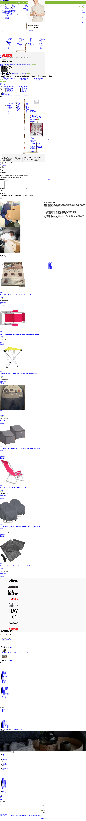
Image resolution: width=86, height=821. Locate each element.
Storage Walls (9, 88)
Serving (9, 39)
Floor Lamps (27, 102)
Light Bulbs (27, 104)
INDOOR (8, 35)
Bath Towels (18, 108)
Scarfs (26, 4)
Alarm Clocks (9, 115)
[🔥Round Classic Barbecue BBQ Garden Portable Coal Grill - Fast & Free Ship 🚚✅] (36, 107)
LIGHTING (26, 95)
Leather (26, 9)
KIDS (11, 3)
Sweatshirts (27, 0)
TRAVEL (18, 43)
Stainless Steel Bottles (42, 49)
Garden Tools (20, 37)
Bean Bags (9, 101)
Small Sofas (8, 82)
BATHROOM (17, 102)
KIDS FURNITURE (23, 86)
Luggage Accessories (21, 45)
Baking (31, 37)
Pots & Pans (27, 108)
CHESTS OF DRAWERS (9, 86)
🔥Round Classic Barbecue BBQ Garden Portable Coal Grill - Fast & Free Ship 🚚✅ (36, 117)
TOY (7, 41)
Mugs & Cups (31, 41)
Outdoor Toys (20, 41)
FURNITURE (17, 95)
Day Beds (8, 80)
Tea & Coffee (41, 41)
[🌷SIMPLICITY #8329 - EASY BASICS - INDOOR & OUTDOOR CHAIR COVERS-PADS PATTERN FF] (36, 136)
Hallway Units (9, 91)
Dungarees (14, 6)
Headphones (32, 44)
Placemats (10, 38)
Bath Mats (18, 110)
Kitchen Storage (27, 115)
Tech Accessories (21, 47)
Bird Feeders (21, 39)
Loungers (19, 97)
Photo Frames (9, 98)
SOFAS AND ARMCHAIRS (9, 78)
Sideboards (8, 89)
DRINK (39, 35)
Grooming (31, 47)
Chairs (18, 96)
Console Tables (24, 80)
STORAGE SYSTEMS (38, 78)
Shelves (18, 100)
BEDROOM (8, 105)
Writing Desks (24, 82)
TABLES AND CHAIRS (23, 78)
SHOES (24, 8)
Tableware (10, 37)
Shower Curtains (18, 104)
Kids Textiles (23, 91)
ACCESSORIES (26, 3)
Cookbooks (32, 36)
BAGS (11, 9)
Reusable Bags (20, 49)
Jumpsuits (14, 0)
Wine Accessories (42, 39)
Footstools (8, 79)
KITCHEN (29, 35)
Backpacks (14, 10)
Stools (18, 98)
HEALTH (40, 43)
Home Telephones (10, 103)
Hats (26, 5)
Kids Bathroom (24, 89)
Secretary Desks (24, 81)
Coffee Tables (23, 79)
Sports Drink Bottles (42, 47)
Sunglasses (27, 6)
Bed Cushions (10, 107)
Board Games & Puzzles (10, 45)
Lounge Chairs (9, 81)
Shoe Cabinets (38, 81)
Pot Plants (21, 38)
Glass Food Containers (42, 45)
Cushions (10, 96)
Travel (13, 11)
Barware (9, 36)
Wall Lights (27, 99)
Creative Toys (9, 48)
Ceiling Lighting (27, 97)
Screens (37, 82)
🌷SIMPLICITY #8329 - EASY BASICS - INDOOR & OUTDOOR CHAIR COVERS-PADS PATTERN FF (36, 146)
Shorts (13, 7)
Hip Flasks (42, 37)
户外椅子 (32, 151)
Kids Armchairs (24, 88)
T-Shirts (13, 5)
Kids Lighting (23, 90)
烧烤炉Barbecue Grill (34, 121)
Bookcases (8, 87)
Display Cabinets (9, 90)
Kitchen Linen (27, 113)
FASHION (29, 43)
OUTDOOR (18, 35)
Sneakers (26, 10)
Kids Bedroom (24, 87)
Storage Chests (39, 79)
